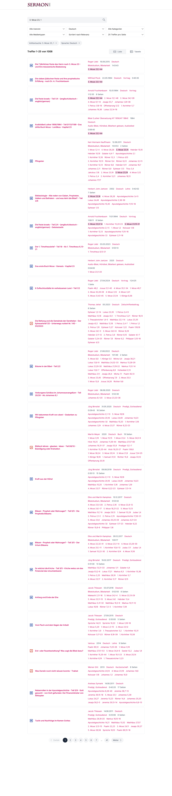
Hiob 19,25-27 (114, 449)
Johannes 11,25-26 (108, 647)
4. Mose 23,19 (118, 671)
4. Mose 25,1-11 (95, 547)
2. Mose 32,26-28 (96, 292)
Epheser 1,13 (118, 168)
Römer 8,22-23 (123, 425)
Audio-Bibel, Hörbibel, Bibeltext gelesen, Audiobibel (111, 126)
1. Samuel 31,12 (109, 457)
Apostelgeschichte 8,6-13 (130, 702)
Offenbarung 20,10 (96, 461)
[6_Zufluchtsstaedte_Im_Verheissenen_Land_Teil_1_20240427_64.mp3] (31, 288)
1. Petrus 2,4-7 (121, 323)
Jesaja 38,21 (129, 359)
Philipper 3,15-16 (133, 338)
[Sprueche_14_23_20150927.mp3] (31, 625)
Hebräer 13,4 (123, 599)
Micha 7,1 (118, 374)
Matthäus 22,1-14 (117, 319)
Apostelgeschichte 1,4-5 (127, 196)
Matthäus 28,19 (108, 575)
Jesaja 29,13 (109, 512)
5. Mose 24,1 (110, 599)
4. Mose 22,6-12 (125, 505)
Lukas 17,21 (107, 571)
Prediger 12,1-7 (125, 445)
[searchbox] (67, 20)
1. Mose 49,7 (135, 288)
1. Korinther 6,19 (95, 658)
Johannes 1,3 (107, 675)
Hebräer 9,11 (121, 165)
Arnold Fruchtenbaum (97, 90)
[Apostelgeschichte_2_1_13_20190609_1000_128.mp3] (31, 479)
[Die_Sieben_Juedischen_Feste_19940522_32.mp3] (31, 80)
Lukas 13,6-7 (93, 370)
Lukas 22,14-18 (110, 109)
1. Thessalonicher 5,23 (113, 658)
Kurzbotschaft (122, 667)
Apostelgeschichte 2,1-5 (98, 228)
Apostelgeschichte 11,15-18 (124, 204)
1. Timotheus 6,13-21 (97, 252)
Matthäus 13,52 (118, 722)
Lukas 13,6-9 (93, 362)
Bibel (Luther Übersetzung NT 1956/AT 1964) (108, 118)
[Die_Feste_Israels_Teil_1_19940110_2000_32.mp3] (31, 100)
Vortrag (126, 78)
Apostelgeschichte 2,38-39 (113, 200)
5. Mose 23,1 (110, 695)
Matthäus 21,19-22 (112, 366)
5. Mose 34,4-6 (113, 651)
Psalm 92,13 (129, 374)
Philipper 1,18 (107, 527)
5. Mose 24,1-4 (111, 595)
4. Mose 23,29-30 (129, 544)
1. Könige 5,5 (106, 359)
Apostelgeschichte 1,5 (97, 235)
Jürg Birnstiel (94, 406)
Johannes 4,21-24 (129, 520)
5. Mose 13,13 (127, 508)
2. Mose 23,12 (122, 627)
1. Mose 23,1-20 (95, 272)
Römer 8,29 (123, 331)
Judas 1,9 (138, 651)
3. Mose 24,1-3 (94, 331)
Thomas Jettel (94, 304)
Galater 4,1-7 (134, 335)
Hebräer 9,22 (131, 524)
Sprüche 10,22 (108, 623)
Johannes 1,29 (94, 425)
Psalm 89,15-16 (123, 730)
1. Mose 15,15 (106, 438)
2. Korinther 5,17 (109, 579)
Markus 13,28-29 (127, 362)
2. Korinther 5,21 (108, 176)
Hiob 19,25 (93, 442)
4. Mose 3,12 (135, 172)
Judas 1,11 (126, 547)
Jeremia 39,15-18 (95, 695)
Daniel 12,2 (127, 651)
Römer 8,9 (106, 168)
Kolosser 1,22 (121, 327)
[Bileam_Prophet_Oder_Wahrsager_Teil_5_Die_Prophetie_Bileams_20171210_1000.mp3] (31, 512)
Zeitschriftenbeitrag (130, 304)
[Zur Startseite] (39, 4)
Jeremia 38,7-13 (121, 691)
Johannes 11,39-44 (108, 442)
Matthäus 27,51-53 (96, 651)
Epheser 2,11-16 (116, 235)
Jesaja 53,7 (108, 102)
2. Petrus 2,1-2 (94, 516)
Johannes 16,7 (134, 165)
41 (107, 740)
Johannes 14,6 (132, 671)
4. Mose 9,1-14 (94, 102)
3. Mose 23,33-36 (112, 398)
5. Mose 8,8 (93, 359)
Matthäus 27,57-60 (126, 442)
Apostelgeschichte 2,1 (125, 153)
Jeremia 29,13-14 (109, 702)
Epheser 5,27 (107, 327)
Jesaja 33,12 (135, 457)
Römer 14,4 (120, 698)
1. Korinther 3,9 (94, 630)
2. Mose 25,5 (125, 377)
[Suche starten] (104, 20)
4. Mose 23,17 (108, 425)
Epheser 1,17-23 (116, 524)
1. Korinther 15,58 (127, 634)
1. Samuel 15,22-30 (96, 551)
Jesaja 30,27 (136, 726)
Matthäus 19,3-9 (113, 603)
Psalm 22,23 (109, 726)
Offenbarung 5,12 (111, 106)
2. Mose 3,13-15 (95, 726)
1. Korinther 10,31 (131, 630)
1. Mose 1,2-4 (94, 150)
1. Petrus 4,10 (122, 157)
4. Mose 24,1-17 (95, 508)
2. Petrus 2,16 (111, 505)
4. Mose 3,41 (124, 292)
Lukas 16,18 (93, 607)
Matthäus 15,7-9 (95, 512)
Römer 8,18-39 (111, 634)
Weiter (116, 740)
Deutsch (115, 61)
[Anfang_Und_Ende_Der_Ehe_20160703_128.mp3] (31, 597)
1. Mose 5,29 (93, 627)
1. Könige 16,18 (94, 457)
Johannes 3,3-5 (135, 161)
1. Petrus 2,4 (93, 176)
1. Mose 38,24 (94, 453)
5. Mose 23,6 (94, 520)
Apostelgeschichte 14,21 (98, 722)
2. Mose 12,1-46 (111, 98)
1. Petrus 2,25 (94, 575)
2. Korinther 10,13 (95, 161)
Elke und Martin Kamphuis (99, 497)
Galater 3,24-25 (95, 338)
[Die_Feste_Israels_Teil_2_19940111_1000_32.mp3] (31, 226)
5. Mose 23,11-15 (95, 599)
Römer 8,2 (119, 338)
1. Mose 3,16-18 (124, 623)
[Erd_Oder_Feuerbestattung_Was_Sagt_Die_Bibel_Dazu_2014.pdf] (31, 651)
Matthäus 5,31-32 (96, 603)
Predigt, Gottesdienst (132, 406)
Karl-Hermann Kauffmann (99, 142)
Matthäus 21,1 (94, 374)
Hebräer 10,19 (94, 153)
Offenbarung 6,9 (108, 370)
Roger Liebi (93, 61)
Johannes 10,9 (120, 675)
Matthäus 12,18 (94, 316)
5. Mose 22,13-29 (127, 595)
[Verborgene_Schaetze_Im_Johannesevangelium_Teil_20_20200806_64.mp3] (31, 394)
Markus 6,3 (119, 571)
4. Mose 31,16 (129, 551)
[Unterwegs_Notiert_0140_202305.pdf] (31, 323)
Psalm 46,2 (93, 288)
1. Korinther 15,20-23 (113, 224)
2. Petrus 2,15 (109, 516)
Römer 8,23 (121, 161)
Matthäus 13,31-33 (96, 568)
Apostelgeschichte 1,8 (97, 421)
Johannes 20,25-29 (110, 520)
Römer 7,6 (108, 338)
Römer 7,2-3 (105, 607)
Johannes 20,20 (134, 698)
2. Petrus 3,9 (109, 335)
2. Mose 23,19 (107, 172)
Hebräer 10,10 (136, 150)
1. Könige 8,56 (126, 296)
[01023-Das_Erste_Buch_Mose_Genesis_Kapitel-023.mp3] (31, 266)
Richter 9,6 (118, 381)
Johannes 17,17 (94, 180)
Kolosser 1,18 (128, 228)
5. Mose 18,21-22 (111, 508)
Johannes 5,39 (124, 695)
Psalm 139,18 (134, 327)
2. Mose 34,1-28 (127, 98)
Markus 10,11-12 (129, 603)
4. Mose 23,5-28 (95, 505)
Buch (120, 434)
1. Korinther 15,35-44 (97, 449)
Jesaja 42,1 (108, 316)
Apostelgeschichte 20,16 (99, 418)
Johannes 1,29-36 (123, 102)
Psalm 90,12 (93, 647)
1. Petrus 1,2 (134, 323)
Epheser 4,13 (93, 342)
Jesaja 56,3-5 (94, 702)
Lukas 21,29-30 (95, 366)
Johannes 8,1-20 (95, 398)
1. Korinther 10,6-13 (111, 547)
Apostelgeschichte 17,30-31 (129, 516)
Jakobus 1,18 (93, 172)
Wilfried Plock (94, 78)
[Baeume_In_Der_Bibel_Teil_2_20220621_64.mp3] (31, 366)
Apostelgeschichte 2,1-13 (99, 414)
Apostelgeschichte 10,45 (99, 204)
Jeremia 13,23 (107, 698)
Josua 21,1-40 (106, 288)
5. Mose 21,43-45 (96, 296)
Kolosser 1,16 (93, 675)
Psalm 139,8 (128, 449)
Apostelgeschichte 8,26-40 (100, 691)
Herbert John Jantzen (98, 189)
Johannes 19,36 (95, 109)
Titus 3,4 (130, 168)
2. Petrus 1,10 (94, 327)
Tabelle (137, 51)
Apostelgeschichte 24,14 (99, 671)
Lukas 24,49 (93, 200)
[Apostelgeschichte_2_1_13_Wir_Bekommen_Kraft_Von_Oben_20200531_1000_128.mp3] (31, 416)
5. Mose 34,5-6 (134, 438)
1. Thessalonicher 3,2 (112, 630)
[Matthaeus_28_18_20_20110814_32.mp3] (31, 721)
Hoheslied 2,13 (124, 370)
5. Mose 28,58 (94, 730)
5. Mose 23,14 (111, 296)
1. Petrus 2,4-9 (122, 312)
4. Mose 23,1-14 (112, 544)
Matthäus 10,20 (116, 421)
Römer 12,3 (110, 157)
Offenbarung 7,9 (110, 377)
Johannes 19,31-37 (96, 445)
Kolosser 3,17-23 (95, 634)
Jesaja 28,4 (107, 374)
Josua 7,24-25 (136, 453)
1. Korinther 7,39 (120, 607)
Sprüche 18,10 (109, 730)
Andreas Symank (95, 683)
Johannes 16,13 (124, 176)
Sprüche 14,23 (94, 623)
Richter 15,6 (123, 457)
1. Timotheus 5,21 (122, 316)
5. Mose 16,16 (118, 414)
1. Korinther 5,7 (127, 106)
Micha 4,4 (117, 359)
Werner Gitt (93, 667)
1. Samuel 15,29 (124, 512)
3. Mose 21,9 (122, 453)
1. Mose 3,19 (93, 438)
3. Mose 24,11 (123, 726)
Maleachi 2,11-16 (95, 595)
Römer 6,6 (109, 165)
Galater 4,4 (125, 568)
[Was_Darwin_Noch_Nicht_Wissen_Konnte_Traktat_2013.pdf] (31, 671)
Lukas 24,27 (93, 698)
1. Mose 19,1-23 (115, 654)
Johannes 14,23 (131, 418)
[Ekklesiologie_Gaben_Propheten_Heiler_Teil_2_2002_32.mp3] (31, 198)
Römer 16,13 (137, 316)
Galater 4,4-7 (108, 153)
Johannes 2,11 (94, 168)
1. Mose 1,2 (116, 228)
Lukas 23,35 (108, 312)
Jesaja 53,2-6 (94, 571)
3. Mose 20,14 (108, 453)
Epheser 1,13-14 (124, 488)
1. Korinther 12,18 (95, 157)
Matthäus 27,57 (134, 722)
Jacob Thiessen (95, 588)
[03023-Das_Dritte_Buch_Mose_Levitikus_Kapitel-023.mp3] (31, 126)
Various (91, 643)
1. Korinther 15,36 (133, 571)
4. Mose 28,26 (107, 150)
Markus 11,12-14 (128, 366)
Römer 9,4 (109, 161)
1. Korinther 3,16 (132, 421)
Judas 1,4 (137, 512)
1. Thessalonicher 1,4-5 (98, 319)
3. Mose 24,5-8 (110, 331)
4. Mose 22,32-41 (96, 544)
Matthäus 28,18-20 (96, 719)
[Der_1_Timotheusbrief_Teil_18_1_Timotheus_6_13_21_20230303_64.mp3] (31, 248)
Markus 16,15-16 (114, 719)
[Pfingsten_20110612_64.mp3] (31, 161)
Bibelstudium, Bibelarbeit (99, 65)
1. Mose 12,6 (93, 381)
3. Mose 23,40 (94, 377)
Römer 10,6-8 (94, 527)
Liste (120, 51)
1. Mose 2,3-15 (107, 627)
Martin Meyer (94, 434)
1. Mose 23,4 (119, 438)
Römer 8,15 (122, 335)
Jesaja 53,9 (112, 445)
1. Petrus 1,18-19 (95, 106)
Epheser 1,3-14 (94, 312)
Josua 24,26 (106, 381)
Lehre (127, 189)
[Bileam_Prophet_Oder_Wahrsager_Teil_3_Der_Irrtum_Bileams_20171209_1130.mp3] (31, 544)
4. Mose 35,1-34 (121, 288)
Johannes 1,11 (112, 568)
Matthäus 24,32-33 (109, 362)
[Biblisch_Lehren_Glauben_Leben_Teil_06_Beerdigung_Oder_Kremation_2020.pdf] (31, 447)
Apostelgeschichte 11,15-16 (116, 231)
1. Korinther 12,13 (95, 165)
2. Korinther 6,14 (114, 551)
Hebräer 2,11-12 (95, 335)
